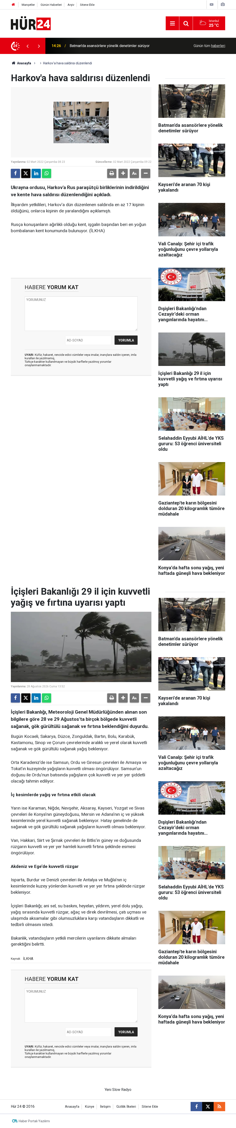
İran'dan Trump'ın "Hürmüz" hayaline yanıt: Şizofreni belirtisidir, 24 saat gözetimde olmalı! (119, 46)
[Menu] (172, 23)
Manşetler (28, 4)
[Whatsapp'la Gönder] (46, 173)
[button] (123, 173)
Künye (89, 1107)
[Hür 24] (31, 23)
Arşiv (71, 4)
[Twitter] (25, 173)
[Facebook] (15, 173)
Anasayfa (23, 63)
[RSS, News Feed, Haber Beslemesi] (219, 1106)
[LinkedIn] (36, 173)
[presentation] (27, 46)
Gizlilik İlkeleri (126, 1107)
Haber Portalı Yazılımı (34, 1121)
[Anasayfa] (13, 4)
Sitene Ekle (87, 4)
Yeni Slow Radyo (118, 1089)
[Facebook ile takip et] (196, 1106)
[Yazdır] (111, 173)
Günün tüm (209, 46)
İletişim (105, 1107)
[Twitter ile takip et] (208, 1106)
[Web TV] (211, 4)
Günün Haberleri (51, 4)
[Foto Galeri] (222, 4)
